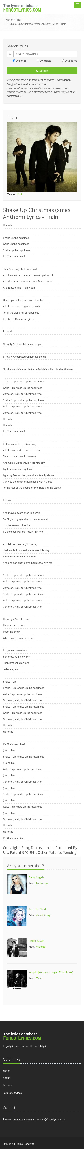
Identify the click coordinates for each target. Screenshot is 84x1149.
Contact (7, 1085)
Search (43, 71)
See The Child (37, 909)
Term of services (12, 1093)
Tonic (39, 978)
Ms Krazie (42, 883)
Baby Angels (36, 877)
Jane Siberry (43, 915)
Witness (40, 946)
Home (9, 19)
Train (19, 19)
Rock (20, 194)
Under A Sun (36, 941)
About (6, 1078)
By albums (71, 60)
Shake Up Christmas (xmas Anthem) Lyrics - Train (37, 24)
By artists (45, 60)
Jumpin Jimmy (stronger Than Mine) (51, 972)
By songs (21, 60)
